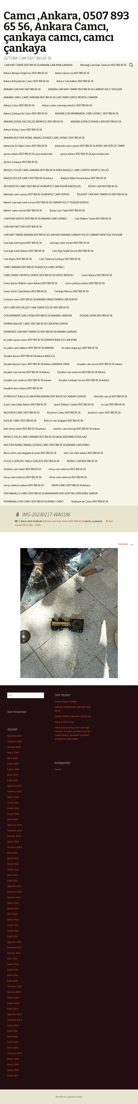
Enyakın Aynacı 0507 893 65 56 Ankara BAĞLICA (29, 356)
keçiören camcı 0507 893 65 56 (104, 412)
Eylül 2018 (12, 1031)
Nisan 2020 (13, 997)
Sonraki (126, 544)
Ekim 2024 (12, 819)
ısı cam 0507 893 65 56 (113, 404)
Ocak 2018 (12, 1042)
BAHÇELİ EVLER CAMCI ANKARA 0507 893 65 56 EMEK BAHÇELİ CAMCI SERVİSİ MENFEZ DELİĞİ (56, 170)
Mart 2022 (12, 914)
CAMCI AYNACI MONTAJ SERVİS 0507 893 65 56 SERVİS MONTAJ (38, 275)
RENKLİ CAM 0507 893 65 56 (82, 461)
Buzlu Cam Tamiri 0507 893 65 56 (67, 210)
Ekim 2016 (12, 1047)
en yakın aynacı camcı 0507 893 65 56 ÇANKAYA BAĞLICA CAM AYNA (40, 339)
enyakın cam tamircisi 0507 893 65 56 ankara (27, 380)
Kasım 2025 (13, 769)
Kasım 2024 (13, 813)
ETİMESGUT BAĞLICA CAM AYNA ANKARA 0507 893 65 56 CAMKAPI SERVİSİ (45, 396)
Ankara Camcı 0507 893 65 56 (19, 105)
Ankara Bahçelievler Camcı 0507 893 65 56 (26, 81)
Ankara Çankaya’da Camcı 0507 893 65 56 (25, 113)
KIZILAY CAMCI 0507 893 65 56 (20, 420)
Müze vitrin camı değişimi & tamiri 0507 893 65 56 (30, 453)
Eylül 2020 (12, 980)
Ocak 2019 (12, 1025)
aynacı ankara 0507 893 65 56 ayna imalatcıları (28, 154)
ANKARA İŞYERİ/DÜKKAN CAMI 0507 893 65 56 (96, 121)
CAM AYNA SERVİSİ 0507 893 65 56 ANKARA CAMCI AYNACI (35, 218)
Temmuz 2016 (14, 1053)
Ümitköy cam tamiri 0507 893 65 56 (22, 469)
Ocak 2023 (12, 863)
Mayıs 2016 (13, 1058)
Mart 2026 (12, 758)
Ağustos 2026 (14, 735)
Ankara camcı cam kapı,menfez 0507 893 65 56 (67, 105)
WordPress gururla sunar (69, 1096)
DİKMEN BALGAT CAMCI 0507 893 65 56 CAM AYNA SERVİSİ (36, 323)
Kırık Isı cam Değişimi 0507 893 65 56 (63, 420)
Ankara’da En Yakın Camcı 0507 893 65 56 (25, 145)
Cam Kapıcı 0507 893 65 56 (18, 259)
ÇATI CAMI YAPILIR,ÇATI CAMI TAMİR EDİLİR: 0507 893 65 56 (36, 307)
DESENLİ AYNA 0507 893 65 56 (96, 315)
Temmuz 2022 (14, 891)
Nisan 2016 (13, 1064)
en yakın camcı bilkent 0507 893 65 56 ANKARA (29, 348)
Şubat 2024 (13, 841)
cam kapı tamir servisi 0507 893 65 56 (69, 242)
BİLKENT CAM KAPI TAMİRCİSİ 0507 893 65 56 (102, 194)
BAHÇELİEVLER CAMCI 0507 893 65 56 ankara (28, 178)
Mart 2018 (12, 1036)
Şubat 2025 (13, 797)
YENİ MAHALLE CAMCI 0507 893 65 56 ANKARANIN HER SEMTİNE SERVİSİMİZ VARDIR (51, 493)
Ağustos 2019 (14, 1014)
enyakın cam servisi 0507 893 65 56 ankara (99, 364)
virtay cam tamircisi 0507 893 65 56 (67, 469)
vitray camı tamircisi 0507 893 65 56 (22, 477)
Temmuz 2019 (14, 1019)
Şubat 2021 (13, 964)
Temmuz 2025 (14, 791)
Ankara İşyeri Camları (66, 701)
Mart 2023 (12, 852)
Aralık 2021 (13, 930)
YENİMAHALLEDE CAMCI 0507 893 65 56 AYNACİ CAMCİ (34, 501)
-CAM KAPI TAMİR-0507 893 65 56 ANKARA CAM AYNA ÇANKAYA (38, 65)
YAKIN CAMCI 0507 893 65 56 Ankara (70, 485)
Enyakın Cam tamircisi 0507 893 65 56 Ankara (81, 372)
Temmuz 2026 (14, 741)
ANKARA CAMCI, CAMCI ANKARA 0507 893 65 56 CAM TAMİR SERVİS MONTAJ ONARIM (50, 97)
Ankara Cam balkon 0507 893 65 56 (74, 81)
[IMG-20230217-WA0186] (69, 613)
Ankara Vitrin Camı (64, 722)
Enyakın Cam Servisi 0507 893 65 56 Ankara (27, 372)
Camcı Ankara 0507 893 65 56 (96, 275)
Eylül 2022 (12, 880)
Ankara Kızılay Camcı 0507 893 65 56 (23, 129)
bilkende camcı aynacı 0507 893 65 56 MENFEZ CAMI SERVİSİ (36, 194)
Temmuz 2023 (14, 847)
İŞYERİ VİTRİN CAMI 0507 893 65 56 (73, 716)
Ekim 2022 (12, 875)
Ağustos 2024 (14, 824)
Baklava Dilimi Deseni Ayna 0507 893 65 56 (83, 178)
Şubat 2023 (13, 858)
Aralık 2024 (13, 808)
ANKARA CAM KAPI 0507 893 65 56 (22, 89)
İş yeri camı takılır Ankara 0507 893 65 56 (25, 404)
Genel (58, 769)
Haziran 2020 (14, 992)
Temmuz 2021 (14, 947)
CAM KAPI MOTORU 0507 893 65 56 (23, 226)
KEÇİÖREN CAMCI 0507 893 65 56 (21, 412)
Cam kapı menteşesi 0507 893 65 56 (23, 242)
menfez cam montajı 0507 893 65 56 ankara (76, 428)
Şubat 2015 (13, 1069)
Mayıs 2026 (13, 752)
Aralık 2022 (13, 869)
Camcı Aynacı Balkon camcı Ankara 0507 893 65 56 (30, 283)
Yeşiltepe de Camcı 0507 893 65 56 (89, 501)
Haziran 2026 (14, 747)
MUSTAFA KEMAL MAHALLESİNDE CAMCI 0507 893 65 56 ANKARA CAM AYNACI (47, 445)
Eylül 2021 (12, 936)
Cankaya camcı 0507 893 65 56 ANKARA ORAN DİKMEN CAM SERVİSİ (41, 299)
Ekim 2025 (12, 774)
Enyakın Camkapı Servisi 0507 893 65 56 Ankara (84, 380)
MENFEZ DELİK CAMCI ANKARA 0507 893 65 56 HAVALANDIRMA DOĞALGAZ (45, 436)
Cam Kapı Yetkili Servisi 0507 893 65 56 (72, 251)
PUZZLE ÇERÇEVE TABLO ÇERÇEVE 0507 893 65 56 (31, 461)
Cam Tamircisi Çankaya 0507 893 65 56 (59, 259)
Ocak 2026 (12, 763)
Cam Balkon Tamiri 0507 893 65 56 (93, 218)
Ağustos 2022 (14, 886)
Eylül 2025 (12, 780)
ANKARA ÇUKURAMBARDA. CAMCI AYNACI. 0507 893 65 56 (86, 113)
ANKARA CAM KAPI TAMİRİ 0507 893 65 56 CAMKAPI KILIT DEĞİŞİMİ (85, 89)
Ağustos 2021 (14, 941)
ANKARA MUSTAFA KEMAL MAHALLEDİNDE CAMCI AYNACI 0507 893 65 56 (44, 137)
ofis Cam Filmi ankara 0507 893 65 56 (83, 453)
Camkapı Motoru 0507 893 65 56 (71, 291)
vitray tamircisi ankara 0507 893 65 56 (24, 485)
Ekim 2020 (12, 975)
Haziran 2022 (14, 897)
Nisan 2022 (13, 908)
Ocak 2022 (12, 925)
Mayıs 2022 (13, 902)
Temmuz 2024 (14, 830)
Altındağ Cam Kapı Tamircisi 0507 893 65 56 (103, 65)
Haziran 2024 (14, 836)
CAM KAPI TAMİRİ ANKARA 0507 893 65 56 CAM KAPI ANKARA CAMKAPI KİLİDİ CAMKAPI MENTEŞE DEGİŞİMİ (63, 234)
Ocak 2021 (12, 969)
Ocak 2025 (12, 802)
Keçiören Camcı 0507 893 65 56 (63, 412)
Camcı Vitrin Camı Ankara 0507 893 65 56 (25, 291)
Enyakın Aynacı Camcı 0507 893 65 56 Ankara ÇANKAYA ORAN (36, 364)
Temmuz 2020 (14, 986)
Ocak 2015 (12, 1075)
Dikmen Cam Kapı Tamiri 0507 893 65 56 (63, 521)
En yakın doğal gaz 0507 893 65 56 (79, 348)
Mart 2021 (12, 958)
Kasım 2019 (13, 1003)
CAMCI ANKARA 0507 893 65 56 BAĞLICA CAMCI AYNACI (34, 267)
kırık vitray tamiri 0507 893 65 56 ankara (25, 428)
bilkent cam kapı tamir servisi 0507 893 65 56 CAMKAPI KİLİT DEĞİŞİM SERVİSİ (46, 202)
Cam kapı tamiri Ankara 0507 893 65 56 (24, 251)
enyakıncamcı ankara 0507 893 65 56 (23, 388)
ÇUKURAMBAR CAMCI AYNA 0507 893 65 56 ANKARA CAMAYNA (38, 315)
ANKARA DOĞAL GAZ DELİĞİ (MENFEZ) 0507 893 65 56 (33, 121)
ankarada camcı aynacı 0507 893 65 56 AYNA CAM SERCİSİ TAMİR (90, 145)
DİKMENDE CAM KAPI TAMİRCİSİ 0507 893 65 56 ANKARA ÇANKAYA (40, 331)
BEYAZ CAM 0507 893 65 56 (102, 186)
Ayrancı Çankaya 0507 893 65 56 (20, 162)
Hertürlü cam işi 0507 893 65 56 (110, 396)
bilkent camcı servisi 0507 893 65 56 (23, 210)
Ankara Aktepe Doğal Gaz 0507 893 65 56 (25, 73)
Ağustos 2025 (14, 785)
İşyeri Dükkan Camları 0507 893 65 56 (74, 404)
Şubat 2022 (13, 919)
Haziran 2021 (14, 953)
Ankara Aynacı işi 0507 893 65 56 (72, 73)
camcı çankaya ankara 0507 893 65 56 (85, 283)
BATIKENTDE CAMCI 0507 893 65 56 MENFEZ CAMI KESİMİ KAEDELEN (42, 186)
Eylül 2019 (12, 1008)
